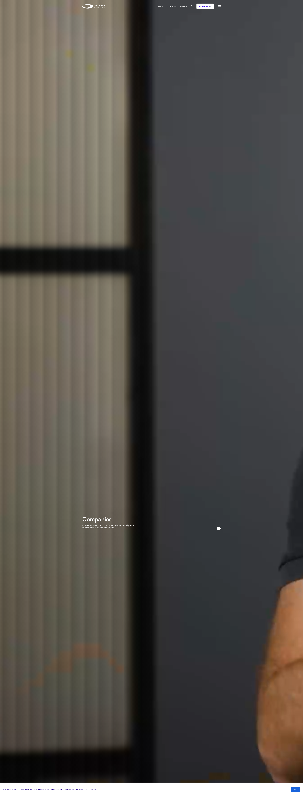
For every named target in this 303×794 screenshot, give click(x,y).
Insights (183, 6)
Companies (171, 6)
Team (160, 6)
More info (92, 789)
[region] (151, 788)
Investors (203, 6)
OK (295, 789)
